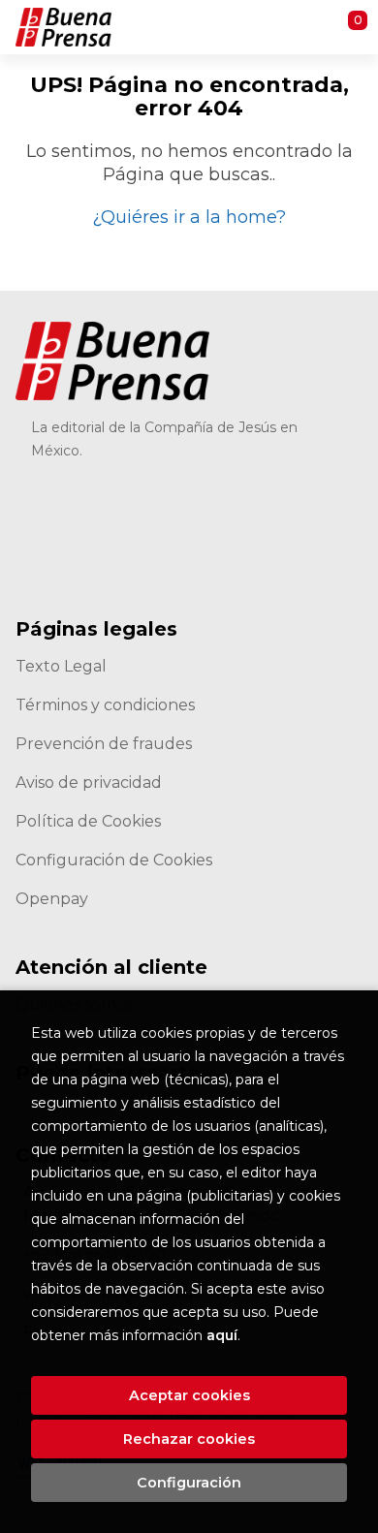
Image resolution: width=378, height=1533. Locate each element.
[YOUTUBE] (243, 499)
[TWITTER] (88, 499)
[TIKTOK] (140, 499)
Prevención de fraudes (104, 744)
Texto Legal (61, 666)
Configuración (189, 1482)
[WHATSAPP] (294, 499)
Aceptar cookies (189, 1395)
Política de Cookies (88, 821)
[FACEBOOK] (37, 499)
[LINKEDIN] (37, 551)
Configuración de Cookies (114, 860)
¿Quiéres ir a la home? (189, 217)
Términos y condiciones (105, 705)
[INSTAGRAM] (191, 499)
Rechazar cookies (189, 1439)
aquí (221, 1335)
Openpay (52, 899)
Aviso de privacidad (89, 782)
